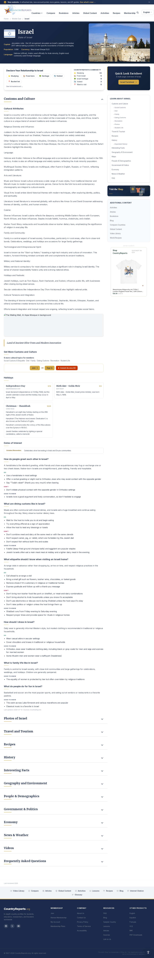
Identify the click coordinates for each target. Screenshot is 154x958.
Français (133, 922)
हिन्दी (131, 931)
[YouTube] (18, 926)
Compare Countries (117, 225)
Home (6, 19)
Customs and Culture (120, 104)
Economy (115, 169)
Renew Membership (59, 918)
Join (33, 368)
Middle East (16, 19)
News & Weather (118, 174)
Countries (36, 13)
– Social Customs (120, 107)
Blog (112, 220)
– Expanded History (120, 144)
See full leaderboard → (14, 86)
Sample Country (109, 922)
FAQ (113, 178)
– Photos (117, 124)
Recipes (116, 13)
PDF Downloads (136, 935)
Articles (75, 13)
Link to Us (107, 939)
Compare (51, 13)
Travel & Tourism (118, 132)
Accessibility (82, 931)
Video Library (115, 233)
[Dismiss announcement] (149, 2)
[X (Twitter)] (12, 926)
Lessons (95, 891)
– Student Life (118, 128)
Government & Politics (120, 165)
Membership (129, 13)
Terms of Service (84, 926)
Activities (105, 13)
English (146, 12)
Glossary (78, 895)
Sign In (50, 368)
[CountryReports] (18, 9)
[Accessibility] (148, 952)
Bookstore (63, 13)
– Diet (116, 111)
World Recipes (116, 238)
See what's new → (88, 2)
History (114, 140)
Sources (106, 935)
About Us (80, 913)
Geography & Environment (122, 152)
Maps (114, 156)
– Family (116, 114)
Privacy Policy (82, 922)
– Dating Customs (120, 118)
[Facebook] (6, 926)
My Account (55, 922)
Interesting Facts (118, 148)
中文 (131, 926)
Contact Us (81, 918)
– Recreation (118, 121)
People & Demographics (121, 161)
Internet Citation (137, 891)
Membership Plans (58, 926)
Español (133, 918)
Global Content (90, 13)
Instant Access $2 (68, 368)
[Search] (137, 12)
